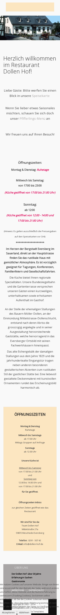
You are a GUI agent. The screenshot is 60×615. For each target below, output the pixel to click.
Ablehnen (24, 612)
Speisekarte (41, 96)
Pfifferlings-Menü (32, 118)
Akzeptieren (8, 612)
